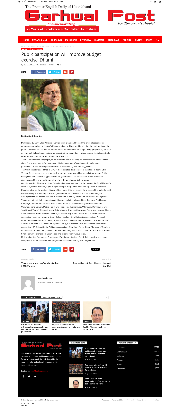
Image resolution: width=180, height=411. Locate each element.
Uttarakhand (40, 40)
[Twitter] (155, 2)
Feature (120, 360)
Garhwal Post (29, 65)
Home (26, 40)
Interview (85, 40)
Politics (126, 40)
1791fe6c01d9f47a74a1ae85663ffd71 (50, 282)
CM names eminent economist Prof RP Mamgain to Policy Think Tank (96, 327)
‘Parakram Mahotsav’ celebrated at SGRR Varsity (40, 264)
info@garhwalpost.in (39, 371)
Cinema (138, 40)
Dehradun (56, 40)
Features (99, 40)
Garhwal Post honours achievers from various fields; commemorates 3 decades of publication (34, 328)
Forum (119, 364)
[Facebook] (151, 2)
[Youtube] (159, 2)
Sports (150, 40)
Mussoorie (71, 40)
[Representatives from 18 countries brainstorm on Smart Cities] (66, 312)
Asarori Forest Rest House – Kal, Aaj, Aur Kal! (92, 264)
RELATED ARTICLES (31, 297)
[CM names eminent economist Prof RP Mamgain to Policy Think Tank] (97, 312)
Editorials (113, 40)
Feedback (130, 400)
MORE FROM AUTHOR (51, 297)
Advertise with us (143, 400)
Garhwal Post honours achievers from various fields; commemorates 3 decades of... (95, 352)
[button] (158, 40)
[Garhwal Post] (90, 20)
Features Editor (117, 400)
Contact (156, 400)
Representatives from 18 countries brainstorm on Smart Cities (66, 327)
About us (105, 400)
